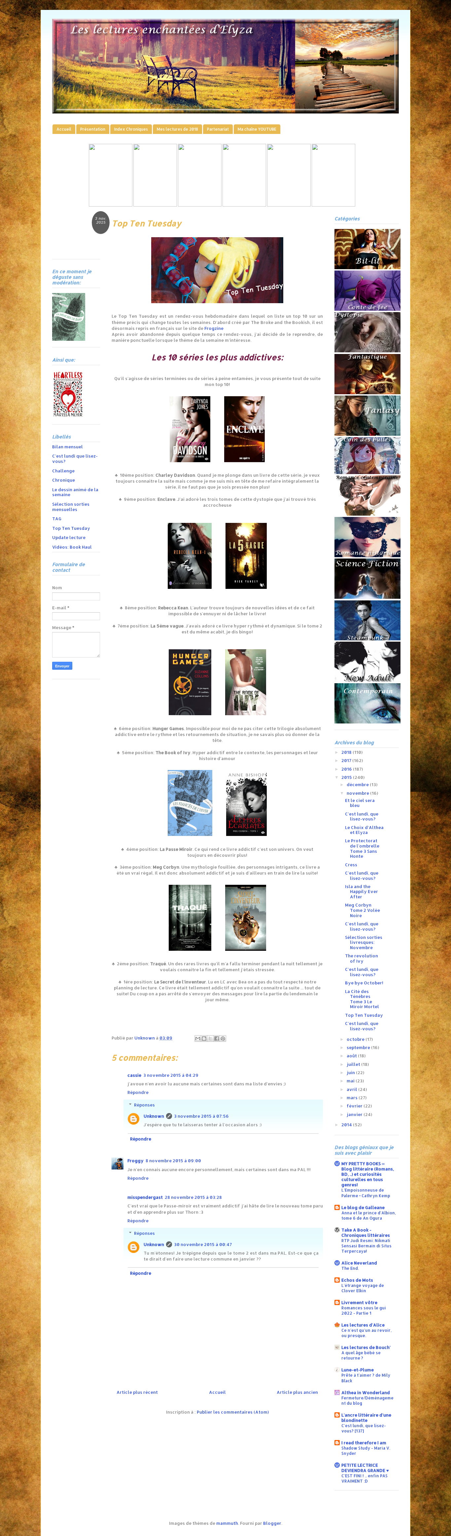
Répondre (138, 1092)
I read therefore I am (363, 1442)
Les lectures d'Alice (363, 1325)
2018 (347, 752)
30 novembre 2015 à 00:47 (203, 1244)
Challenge (63, 470)
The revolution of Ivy (361, 958)
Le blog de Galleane (363, 1207)
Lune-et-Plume (357, 1369)
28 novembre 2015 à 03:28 (193, 1197)
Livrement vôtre (359, 1302)
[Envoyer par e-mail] (197, 1038)
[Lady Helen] (110, 205)
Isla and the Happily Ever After (361, 891)
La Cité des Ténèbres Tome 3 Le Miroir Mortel (362, 999)
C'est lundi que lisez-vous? (75, 458)
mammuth (227, 1523)
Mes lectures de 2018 (177, 129)
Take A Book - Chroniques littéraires (365, 1232)
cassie (134, 1075)
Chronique (63, 480)
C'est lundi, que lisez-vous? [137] (363, 1428)
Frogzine (214, 328)
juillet (354, 1064)
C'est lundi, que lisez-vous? (361, 816)
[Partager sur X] (210, 1038)
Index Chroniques (131, 129)
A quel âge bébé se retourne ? (361, 1355)
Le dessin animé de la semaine (75, 492)
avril (352, 1089)
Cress (351, 864)
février (355, 1105)
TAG (56, 518)
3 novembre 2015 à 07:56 (201, 1116)
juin (351, 1072)
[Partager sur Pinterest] (223, 1038)
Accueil (63, 129)
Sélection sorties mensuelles (70, 506)
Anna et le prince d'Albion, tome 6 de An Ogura (368, 1215)
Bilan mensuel (67, 446)
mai (351, 1080)
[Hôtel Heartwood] (289, 205)
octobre (356, 1039)
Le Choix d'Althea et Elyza (364, 830)
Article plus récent (137, 1392)
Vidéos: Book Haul (72, 547)
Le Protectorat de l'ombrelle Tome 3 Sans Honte (362, 848)
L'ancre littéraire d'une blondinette (366, 1417)
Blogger (272, 1523)
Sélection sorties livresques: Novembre (363, 942)
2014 (347, 1124)
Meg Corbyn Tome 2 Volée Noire (362, 910)
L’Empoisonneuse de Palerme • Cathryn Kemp (365, 1192)
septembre (359, 1047)
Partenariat (218, 129)
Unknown (154, 1116)
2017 (346, 760)
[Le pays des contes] (200, 205)
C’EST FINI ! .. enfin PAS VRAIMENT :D (364, 1478)
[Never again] (155, 205)
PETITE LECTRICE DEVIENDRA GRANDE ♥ (365, 1467)
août (352, 1055)
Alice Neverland (359, 1262)
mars (353, 1097)
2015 (347, 777)
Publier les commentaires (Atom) (233, 1412)
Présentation (92, 129)
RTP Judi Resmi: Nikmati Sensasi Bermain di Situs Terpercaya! (366, 1246)
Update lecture (69, 537)
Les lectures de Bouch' (366, 1347)
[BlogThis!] (204, 1038)
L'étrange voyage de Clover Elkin (362, 1288)
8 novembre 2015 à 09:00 (173, 1160)
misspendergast (145, 1197)
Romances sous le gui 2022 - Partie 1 (363, 1310)
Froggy (135, 1160)
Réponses (144, 1104)
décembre (358, 784)
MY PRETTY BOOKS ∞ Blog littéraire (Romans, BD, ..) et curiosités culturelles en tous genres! (367, 1174)
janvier (355, 1114)
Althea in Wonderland (365, 1392)
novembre (358, 793)
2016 (347, 769)
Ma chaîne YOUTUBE (257, 129)
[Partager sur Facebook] (216, 1038)
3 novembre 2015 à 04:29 (170, 1075)
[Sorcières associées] (333, 205)
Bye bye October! (364, 982)
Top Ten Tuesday (71, 528)
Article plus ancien (297, 1392)
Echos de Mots (357, 1280)
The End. (350, 1268)
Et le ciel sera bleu (360, 803)
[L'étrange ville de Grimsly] (244, 205)
